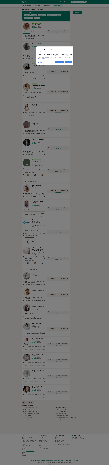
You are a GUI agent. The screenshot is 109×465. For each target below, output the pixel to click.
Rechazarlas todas (59, 62)
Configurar (40, 62)
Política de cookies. (41, 58)
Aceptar (68, 62)
